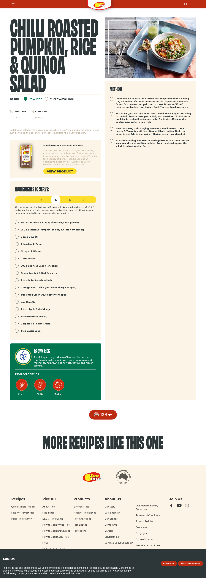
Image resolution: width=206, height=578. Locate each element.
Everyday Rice (81, 506)
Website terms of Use (148, 545)
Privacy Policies (144, 521)
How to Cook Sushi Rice (55, 536)
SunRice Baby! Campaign (119, 542)
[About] (123, 477)
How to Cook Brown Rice (56, 530)
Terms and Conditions (148, 515)
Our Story (110, 506)
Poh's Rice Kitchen (21, 518)
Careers (109, 530)
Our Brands (111, 518)
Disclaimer (142, 527)
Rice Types (48, 512)
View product (60, 171)
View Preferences (190, 563)
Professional (80, 530)
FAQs (45, 542)
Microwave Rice (82, 518)
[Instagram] (190, 508)
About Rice (48, 506)
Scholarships (112, 536)
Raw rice (35, 99)
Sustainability (112, 512)
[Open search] (185, 4)
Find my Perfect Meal (23, 512)
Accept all (168, 563)
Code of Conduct (145, 539)
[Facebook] (174, 508)
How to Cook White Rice (56, 524)
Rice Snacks (80, 524)
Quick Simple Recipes (23, 506)
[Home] (99, 4)
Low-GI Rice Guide (52, 518)
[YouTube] (182, 508)
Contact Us (111, 524)
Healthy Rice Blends (85, 512)
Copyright (141, 533)
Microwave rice (62, 99)
